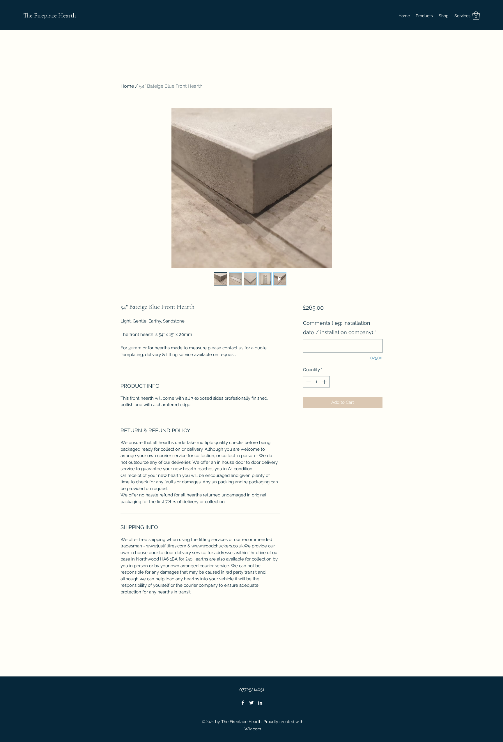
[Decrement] (308, 381)
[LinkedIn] (260, 703)
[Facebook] (243, 703)
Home (127, 86)
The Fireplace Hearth (49, 15)
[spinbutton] (316, 381)
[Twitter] (251, 703)
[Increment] (325, 381)
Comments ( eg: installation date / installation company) (339, 327)
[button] (443, 15)
